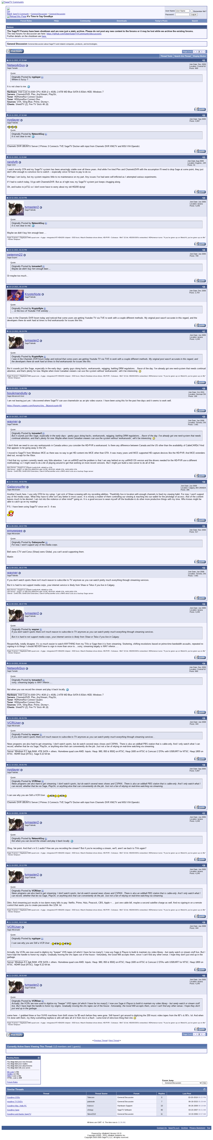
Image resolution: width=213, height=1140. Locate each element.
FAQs (56, 21)
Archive (184, 1128)
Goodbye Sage (13, 1110)
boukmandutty (17, 393)
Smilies (10, 1074)
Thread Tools (166, 56)
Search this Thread (182, 56)
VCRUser (14, 722)
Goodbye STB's (13, 1097)
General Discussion (39, 14)
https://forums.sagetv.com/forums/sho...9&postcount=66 (34, 405)
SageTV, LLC (174, 1128)
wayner (12, 421)
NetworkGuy (16, 65)
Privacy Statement (197, 1128)
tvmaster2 (32, 207)
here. (44, 36)
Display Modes (199, 56)
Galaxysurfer (16, 486)
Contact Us (162, 1128)
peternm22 (15, 254)
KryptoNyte (33, 294)
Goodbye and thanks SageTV (19, 1114)
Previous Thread (100, 1040)
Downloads (122, 21)
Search (195, 21)
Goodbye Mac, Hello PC (17, 1106)
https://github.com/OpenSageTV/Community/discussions (74, 33)
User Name (170, 11)
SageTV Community (21, 14)
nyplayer (13, 120)
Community (85, 21)
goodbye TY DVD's (15, 1102)
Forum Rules (26, 21)
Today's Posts (161, 21)
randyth (12, 162)
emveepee (14, 530)
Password (169, 14)
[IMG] (9, 1076)
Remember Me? (199, 11)
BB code (10, 1072)
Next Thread (114, 1040)
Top (208, 1128)
